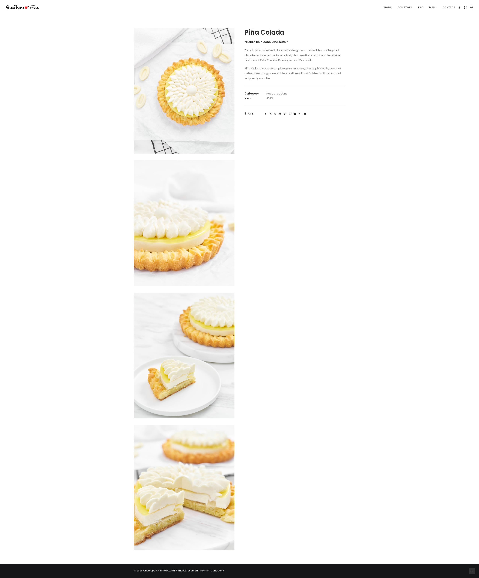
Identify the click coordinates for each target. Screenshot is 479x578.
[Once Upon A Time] (22, 7)
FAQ (420, 7)
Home (388, 7)
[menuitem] (388, 7)
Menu (432, 7)
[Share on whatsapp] (290, 114)
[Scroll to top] (472, 571)
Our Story (405, 7)
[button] (460, 7)
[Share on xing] (300, 114)
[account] (470, 7)
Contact (449, 7)
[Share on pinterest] (280, 114)
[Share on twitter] (270, 114)
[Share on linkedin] (285, 114)
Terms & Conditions (212, 570)
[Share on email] (304, 114)
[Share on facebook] (265, 114)
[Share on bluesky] (295, 114)
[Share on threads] (275, 114)
